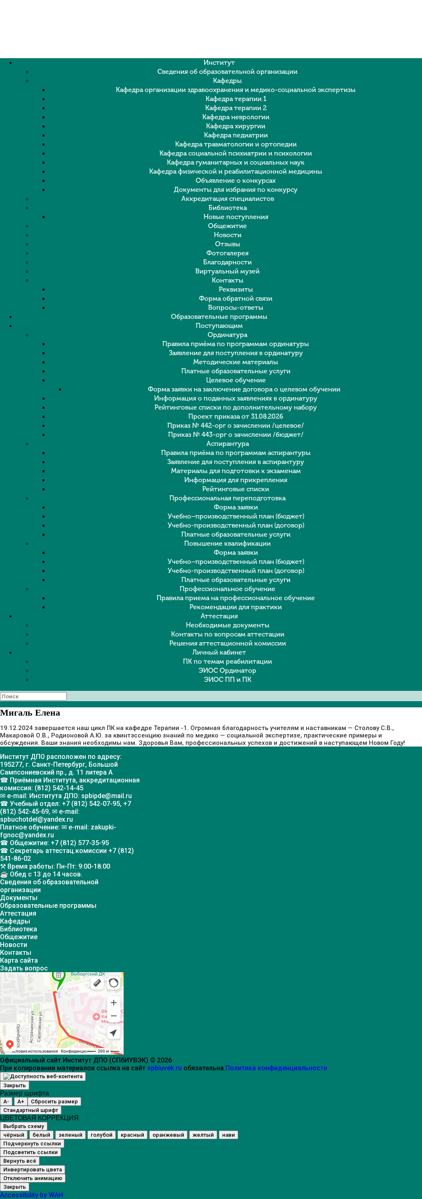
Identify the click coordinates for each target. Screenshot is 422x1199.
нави (228, 1135)
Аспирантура (227, 444)
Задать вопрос (24, 968)
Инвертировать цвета (32, 1169)
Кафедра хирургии (235, 126)
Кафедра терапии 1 (236, 99)
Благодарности (227, 262)
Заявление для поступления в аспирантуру (235, 462)
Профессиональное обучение (227, 589)
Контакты (228, 280)
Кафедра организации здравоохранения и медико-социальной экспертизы (236, 90)
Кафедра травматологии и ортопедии (236, 144)
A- (6, 1101)
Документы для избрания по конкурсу (236, 189)
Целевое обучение (236, 380)
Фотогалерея (227, 253)
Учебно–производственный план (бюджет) (236, 516)
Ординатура (227, 335)
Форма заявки (236, 507)
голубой (102, 1135)
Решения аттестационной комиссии (227, 643)
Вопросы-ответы (235, 307)
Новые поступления (236, 217)
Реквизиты (236, 289)
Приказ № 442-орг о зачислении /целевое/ (235, 425)
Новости (227, 235)
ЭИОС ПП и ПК (227, 679)
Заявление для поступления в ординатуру (236, 353)
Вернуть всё (19, 1161)
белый (41, 1135)
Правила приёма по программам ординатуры (235, 344)
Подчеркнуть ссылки (32, 1143)
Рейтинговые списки (235, 489)
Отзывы (227, 244)
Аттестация (219, 616)
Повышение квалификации (227, 543)
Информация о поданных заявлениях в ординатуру (235, 398)
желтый (203, 1135)
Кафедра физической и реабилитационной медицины (235, 171)
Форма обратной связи (235, 298)
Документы (19, 898)
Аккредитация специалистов (227, 199)
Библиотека (228, 208)
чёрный (13, 1135)
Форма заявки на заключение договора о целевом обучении (244, 389)
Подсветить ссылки (30, 1152)
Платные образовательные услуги (236, 371)
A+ (20, 1101)
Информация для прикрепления (235, 480)
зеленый (70, 1135)
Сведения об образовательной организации (227, 71)
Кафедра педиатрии (236, 135)
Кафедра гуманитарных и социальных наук (236, 162)
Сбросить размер (54, 1101)
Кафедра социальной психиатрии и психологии (235, 153)
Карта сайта (19, 960)
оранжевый (168, 1135)
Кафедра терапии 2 (236, 108)
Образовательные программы (219, 316)
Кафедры (227, 81)
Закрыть (14, 1085)
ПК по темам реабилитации (227, 661)
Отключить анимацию (32, 1178)
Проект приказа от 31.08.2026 (235, 416)
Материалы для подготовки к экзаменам (236, 471)
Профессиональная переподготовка (227, 498)
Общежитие (227, 226)
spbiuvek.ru (164, 1068)
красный (132, 1135)
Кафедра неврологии (236, 117)
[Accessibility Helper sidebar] (43, 1076)
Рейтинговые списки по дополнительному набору (236, 407)
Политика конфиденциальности (276, 1068)
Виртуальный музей (227, 271)
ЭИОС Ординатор (227, 670)
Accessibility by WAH (31, 1195)
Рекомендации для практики (236, 607)
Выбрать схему (23, 1126)
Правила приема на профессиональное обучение (236, 598)
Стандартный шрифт (30, 1110)
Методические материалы (235, 362)
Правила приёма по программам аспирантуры (236, 453)
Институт (219, 62)
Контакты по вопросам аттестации (227, 634)
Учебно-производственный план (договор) (236, 525)
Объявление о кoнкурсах (236, 180)
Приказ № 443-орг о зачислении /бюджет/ (236, 434)
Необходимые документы (228, 625)
